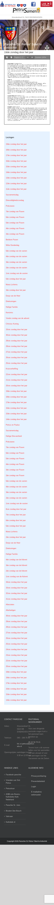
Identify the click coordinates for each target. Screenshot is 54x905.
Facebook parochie (13, 775)
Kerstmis (9, 313)
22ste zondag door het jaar (16, 374)
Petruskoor (10, 788)
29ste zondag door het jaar (16, 341)
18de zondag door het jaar (16, 150)
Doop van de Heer (13, 296)
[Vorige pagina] (7, 57)
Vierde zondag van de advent (17, 318)
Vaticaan (9, 816)
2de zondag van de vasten (16, 268)
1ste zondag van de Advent (17, 576)
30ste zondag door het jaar (16, 335)
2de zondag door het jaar (16, 537)
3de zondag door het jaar (16, 290)
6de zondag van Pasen (15, 217)
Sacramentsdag (12, 195)
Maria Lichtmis (12, 285)
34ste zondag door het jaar (16, 582)
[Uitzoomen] (28, 57)
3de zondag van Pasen (15, 234)
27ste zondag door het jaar (16, 352)
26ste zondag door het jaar (16, 357)
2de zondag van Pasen (15, 475)
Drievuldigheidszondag (15, 200)
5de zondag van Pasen (15, 223)
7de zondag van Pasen (15, 211)
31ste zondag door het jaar (16, 599)
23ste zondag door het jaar (16, 655)
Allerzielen (10, 604)
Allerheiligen (11, 610)
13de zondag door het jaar (16, 178)
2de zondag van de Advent (16, 571)
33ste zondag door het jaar (16, 329)
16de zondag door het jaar (16, 161)
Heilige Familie (12, 307)
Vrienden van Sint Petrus (13, 781)
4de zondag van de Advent (16, 560)
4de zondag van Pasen (15, 228)
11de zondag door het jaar (16, 189)
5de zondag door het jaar (16, 279)
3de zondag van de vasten (16, 262)
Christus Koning (12, 324)
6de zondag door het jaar (16, 520)
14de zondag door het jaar (16, 172)
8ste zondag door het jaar (16, 509)
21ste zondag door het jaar (16, 380)
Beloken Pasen (12, 240)
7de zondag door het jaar (16, 515)
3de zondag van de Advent (16, 565)
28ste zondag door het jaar (16, 346)
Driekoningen (11, 301)
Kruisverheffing (12, 369)
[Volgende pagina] (11, 57)
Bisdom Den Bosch (13, 811)
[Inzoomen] (32, 57)
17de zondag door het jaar (16, 155)
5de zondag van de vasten (16, 251)
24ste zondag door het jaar (16, 649)
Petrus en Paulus (13, 425)
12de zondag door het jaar (16, 183)
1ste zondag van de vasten (17, 273)
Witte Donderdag (12, 245)
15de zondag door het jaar (16, 167)
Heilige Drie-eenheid (14, 436)
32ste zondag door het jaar (16, 593)
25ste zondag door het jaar (16, 363)
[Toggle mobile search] (42, 27)
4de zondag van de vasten (16, 256)
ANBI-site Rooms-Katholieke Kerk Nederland (13, 797)
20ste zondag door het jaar (16, 386)
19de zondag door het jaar (16, 144)
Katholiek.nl (10, 822)
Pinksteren (10, 206)
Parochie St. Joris (13, 805)
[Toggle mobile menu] (48, 27)
